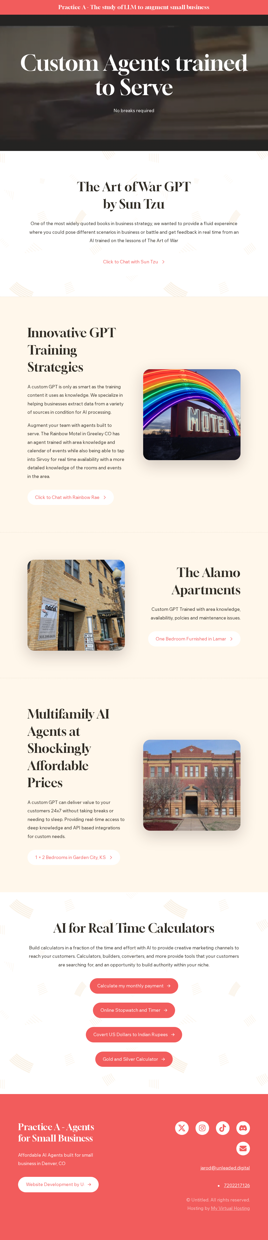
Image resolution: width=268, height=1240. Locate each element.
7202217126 (237, 1185)
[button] (134, 262)
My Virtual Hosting (230, 1208)
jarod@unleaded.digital (225, 1168)
